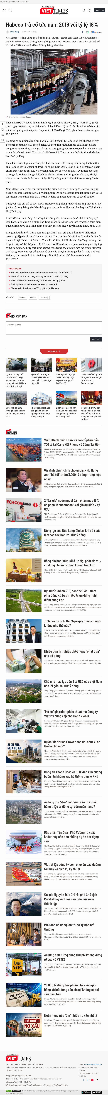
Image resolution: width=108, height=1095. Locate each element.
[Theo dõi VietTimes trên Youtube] (92, 1080)
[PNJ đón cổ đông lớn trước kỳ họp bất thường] (23, 934)
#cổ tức (33, 298)
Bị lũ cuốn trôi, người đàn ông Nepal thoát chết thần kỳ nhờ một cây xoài (41, 379)
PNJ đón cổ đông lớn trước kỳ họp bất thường (69, 927)
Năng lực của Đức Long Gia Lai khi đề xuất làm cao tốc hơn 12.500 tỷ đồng (72, 532)
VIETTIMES (54, 10)
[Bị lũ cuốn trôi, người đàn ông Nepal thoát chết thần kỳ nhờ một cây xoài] (41, 365)
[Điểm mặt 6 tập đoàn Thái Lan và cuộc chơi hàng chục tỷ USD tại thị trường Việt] (66, 398)
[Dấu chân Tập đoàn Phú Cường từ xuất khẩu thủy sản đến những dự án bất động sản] (23, 842)
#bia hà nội (44, 298)
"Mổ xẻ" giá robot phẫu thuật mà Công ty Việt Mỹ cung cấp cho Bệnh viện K (71, 713)
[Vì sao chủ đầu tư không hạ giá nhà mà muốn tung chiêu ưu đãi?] (16, 398)
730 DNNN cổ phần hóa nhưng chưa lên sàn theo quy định (38, 280)
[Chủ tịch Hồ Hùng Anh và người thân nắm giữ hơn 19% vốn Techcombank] (91, 365)
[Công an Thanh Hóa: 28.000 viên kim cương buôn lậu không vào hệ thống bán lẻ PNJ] (23, 781)
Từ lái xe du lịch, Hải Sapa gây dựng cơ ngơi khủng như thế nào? (72, 623)
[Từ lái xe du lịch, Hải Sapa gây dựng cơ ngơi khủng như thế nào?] (23, 631)
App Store (86, 1092)
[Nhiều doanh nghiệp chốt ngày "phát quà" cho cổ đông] (23, 661)
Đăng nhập (99, 10)
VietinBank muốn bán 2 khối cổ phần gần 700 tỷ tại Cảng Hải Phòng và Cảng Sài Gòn (72, 442)
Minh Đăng (14, 32)
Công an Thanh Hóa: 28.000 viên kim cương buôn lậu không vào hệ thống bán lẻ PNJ (73, 774)
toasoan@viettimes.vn (92, 1064)
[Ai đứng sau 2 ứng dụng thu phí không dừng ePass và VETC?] (23, 964)
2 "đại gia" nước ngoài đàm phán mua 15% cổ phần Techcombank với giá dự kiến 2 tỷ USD (72, 504)
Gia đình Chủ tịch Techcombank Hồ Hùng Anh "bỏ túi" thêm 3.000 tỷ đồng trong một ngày (72, 474)
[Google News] (96, 32)
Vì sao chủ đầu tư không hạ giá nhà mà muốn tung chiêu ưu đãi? (15, 412)
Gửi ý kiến (96, 339)
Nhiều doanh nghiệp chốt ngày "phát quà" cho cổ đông (72, 653)
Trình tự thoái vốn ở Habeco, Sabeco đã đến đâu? (34, 284)
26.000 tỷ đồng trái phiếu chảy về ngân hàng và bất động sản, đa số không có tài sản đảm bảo (71, 989)
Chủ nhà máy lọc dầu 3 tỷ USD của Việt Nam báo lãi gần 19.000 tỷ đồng (73, 683)
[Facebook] (82, 32)
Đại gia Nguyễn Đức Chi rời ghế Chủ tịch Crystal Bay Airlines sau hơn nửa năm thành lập (70, 899)
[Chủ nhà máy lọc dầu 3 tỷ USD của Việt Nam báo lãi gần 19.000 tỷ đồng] (23, 691)
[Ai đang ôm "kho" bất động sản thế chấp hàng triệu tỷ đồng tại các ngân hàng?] (23, 812)
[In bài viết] (87, 31)
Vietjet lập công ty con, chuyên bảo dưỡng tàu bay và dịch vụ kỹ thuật (72, 866)
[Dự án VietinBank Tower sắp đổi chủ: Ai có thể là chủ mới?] (23, 751)
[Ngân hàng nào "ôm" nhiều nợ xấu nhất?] (23, 1025)
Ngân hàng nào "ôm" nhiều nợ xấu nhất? (70, 1015)
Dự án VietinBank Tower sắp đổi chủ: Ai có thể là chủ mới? (72, 744)
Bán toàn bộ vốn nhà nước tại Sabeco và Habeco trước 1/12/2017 (41, 272)
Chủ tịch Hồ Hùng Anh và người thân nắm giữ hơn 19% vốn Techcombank (91, 379)
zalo (88, 1080)
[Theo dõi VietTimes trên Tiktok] (97, 1080)
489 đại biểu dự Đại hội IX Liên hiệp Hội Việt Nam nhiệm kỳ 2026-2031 (65, 379)
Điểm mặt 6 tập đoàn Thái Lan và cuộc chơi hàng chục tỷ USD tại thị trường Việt (66, 412)
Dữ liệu (12, 432)
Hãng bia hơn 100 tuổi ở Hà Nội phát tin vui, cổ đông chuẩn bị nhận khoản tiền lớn (72, 563)
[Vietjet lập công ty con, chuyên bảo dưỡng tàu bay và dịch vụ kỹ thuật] (23, 874)
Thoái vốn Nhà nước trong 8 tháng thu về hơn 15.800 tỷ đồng (39, 276)
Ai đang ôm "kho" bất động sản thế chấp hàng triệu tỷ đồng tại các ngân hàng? (70, 804)
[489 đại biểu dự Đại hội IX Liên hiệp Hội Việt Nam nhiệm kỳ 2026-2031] (66, 365)
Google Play (97, 1092)
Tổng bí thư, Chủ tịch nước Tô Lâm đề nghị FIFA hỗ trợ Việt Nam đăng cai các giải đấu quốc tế (91, 414)
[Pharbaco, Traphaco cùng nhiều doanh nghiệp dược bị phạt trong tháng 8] (41, 398)
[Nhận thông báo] (83, 10)
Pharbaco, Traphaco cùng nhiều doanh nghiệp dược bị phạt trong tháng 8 (40, 412)
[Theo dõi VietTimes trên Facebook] (84, 1080)
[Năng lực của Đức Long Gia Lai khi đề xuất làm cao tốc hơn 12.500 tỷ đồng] (23, 540)
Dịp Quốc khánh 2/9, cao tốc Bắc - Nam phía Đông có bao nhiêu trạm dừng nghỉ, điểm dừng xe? (70, 595)
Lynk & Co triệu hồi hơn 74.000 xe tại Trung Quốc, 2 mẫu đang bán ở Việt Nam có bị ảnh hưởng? (16, 380)
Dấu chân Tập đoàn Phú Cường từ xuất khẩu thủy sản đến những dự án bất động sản (71, 836)
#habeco (22, 298)
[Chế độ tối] (89, 10)
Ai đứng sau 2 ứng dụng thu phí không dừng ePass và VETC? (73, 957)
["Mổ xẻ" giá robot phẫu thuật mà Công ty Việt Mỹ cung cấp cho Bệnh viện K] (23, 721)
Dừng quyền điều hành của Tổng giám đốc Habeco (35, 288)
